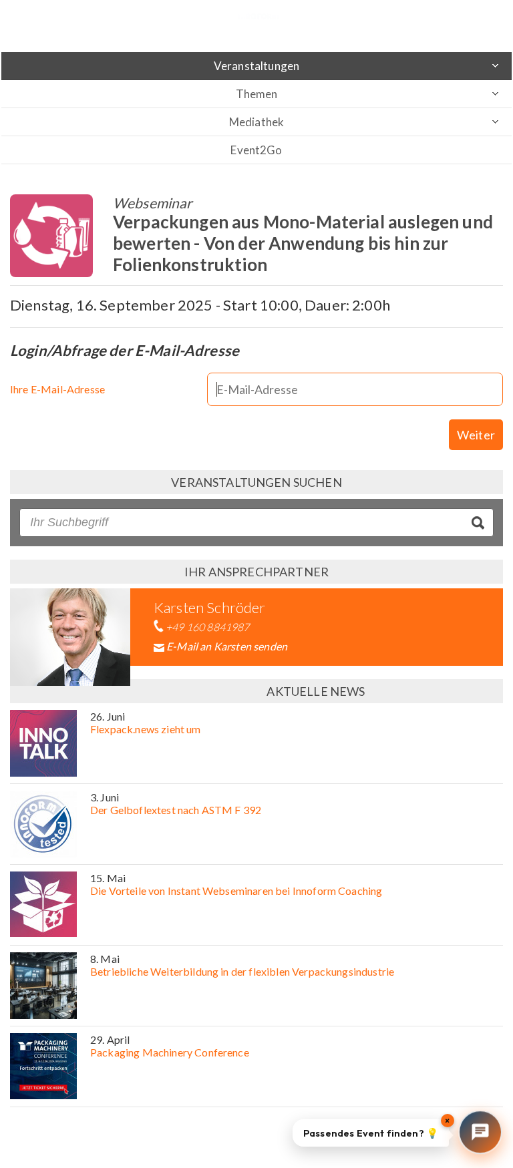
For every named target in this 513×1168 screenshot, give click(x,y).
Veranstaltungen (256, 66)
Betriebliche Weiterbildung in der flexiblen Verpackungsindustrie (242, 971)
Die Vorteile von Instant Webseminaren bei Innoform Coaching (236, 890)
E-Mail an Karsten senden (226, 646)
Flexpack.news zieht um (145, 729)
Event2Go (256, 150)
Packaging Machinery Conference (169, 1052)
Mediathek (256, 122)
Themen (257, 94)
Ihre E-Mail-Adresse (57, 389)
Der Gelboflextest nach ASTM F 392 (175, 809)
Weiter (476, 434)
